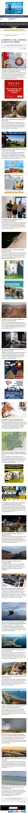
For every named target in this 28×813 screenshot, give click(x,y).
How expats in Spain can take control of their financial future (14, 676)
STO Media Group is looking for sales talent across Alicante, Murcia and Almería (13, 503)
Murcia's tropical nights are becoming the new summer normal (13, 350)
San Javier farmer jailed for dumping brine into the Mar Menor (13, 650)
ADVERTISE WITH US (12, 16)
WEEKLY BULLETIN (20, 16)
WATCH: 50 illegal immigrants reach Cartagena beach (11, 561)
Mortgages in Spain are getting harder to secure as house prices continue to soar (13, 420)
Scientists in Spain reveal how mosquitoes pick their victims (13, 250)
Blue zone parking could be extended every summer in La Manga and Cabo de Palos (13, 589)
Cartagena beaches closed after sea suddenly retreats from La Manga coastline (14, 70)
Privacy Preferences (13, 807)
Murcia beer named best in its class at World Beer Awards (14, 120)
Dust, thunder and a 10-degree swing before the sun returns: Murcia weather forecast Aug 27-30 (14, 453)
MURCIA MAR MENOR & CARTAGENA (12, 34)
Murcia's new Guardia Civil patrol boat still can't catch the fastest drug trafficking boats (14, 622)
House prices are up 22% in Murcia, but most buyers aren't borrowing (14, 150)
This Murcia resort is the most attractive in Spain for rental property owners (13, 706)
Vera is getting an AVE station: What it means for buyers (14, 759)
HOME (3, 34)
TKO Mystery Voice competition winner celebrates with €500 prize (12, 220)
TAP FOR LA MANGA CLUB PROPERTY (14, 30)
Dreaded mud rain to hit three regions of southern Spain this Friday (13, 320)
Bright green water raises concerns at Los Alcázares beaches (13, 787)
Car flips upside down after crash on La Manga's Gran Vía (12, 534)
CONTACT (6, 16)
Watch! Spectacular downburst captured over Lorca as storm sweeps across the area (14, 734)
